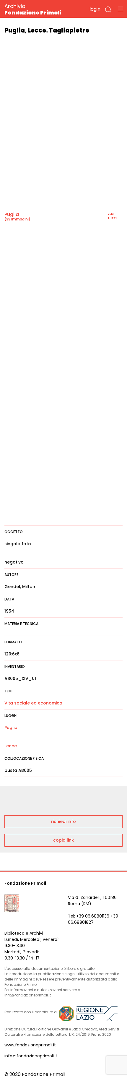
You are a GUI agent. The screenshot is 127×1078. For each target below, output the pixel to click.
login (94, 9)
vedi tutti (112, 216)
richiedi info (63, 821)
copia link (63, 840)
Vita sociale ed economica (33, 703)
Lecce (10, 746)
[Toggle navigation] (120, 8)
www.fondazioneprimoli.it (30, 1045)
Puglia (11, 214)
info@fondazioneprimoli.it (30, 1056)
